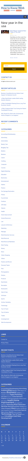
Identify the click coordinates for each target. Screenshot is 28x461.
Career (3, 157)
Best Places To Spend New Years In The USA (18, 31)
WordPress (12, 457)
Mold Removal (5, 238)
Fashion (3, 184)
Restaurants (4, 288)
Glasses (3, 208)
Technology (4, 305)
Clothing (3, 161)
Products (3, 278)
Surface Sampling (5, 302)
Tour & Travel (4, 309)
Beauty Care (4, 144)
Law (2, 221)
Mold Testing (4, 245)
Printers (3, 275)
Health (3, 211)
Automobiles (4, 141)
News (2, 251)
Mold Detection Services (7, 235)
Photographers (5, 272)
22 (20, 438)
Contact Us (4, 339)
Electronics (4, 177)
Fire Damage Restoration (7, 191)
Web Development (6, 322)
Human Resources (6, 218)
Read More (14, 57)
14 (16, 437)
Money (3, 248)
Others (3, 258)
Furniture (3, 201)
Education (3, 174)
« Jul (2, 445)
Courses (3, 167)
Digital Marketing (5, 171)
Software (3, 295)
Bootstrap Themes (21, 457)
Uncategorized (5, 319)
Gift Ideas (3, 204)
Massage (3, 231)
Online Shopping (5, 255)
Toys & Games (5, 312)
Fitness (3, 194)
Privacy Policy (4, 342)
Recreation (4, 285)
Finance (3, 188)
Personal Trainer (5, 265)
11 (5, 437)
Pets (2, 268)
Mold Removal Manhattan (8, 241)
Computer (4, 164)
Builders (3, 151)
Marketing (3, 228)
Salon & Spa (4, 292)
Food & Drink (4, 198)
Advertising (4, 137)
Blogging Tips (4, 147)
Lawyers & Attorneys (6, 225)
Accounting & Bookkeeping (8, 134)
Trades (3, 315)
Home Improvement (6, 214)
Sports (3, 298)
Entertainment (5, 181)
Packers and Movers (6, 262)
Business (3, 154)
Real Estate (4, 282)
